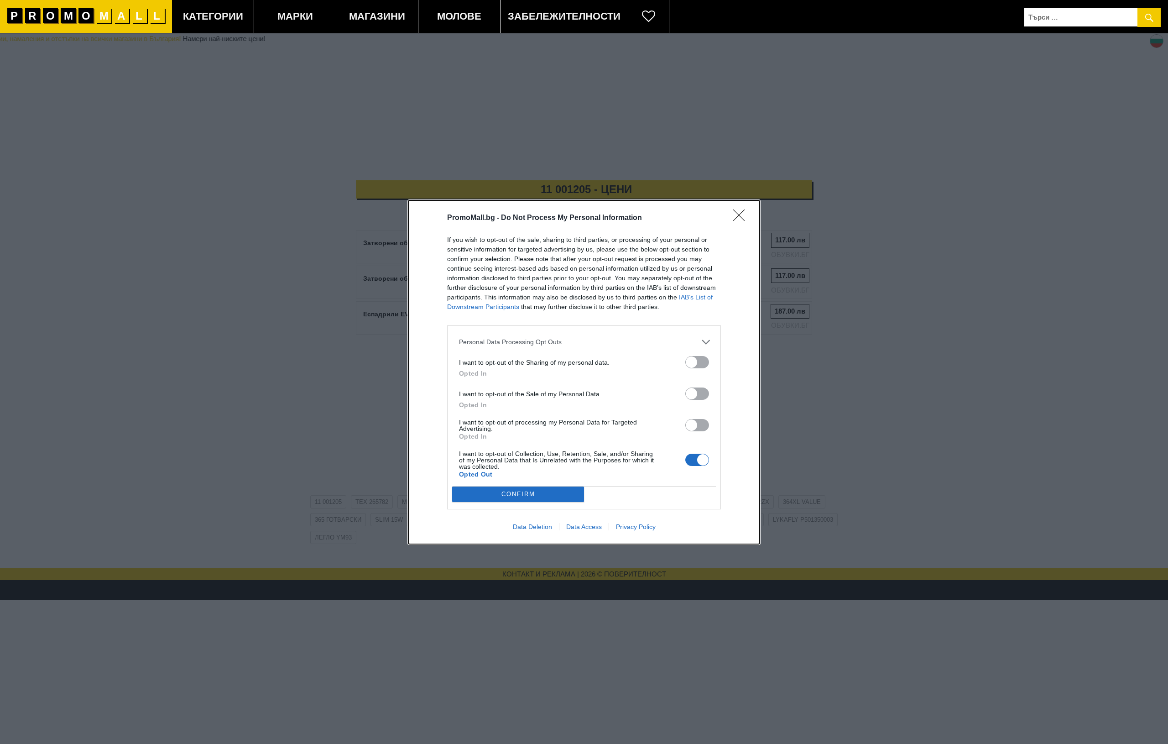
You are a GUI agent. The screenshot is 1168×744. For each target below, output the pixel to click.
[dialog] (584, 372)
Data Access (584, 526)
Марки (295, 16)
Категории (213, 16)
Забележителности (564, 16)
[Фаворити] (648, 16)
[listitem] (584, 342)
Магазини (377, 16)
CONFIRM (518, 494)
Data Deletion (532, 526)
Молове (459, 16)
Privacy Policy (636, 526)
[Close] (742, 218)
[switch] (697, 362)
